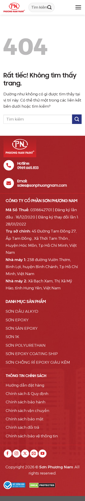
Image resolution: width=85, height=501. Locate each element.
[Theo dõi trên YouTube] (42, 453)
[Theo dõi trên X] (25, 453)
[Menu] (78, 7)
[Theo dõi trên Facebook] (8, 453)
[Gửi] (49, 7)
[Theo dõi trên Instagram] (16, 453)
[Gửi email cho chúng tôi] (34, 453)
